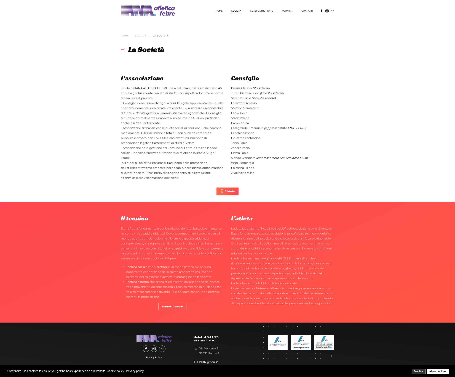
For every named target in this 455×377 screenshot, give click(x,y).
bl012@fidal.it (208, 362)
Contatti (307, 10)
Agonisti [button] (287, 10)
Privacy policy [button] (135, 371)
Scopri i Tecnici (172, 306)
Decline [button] (418, 371)
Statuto (230, 191)
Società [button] (236, 10)
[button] (331, 356)
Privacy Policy (154, 357)
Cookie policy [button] (115, 371)
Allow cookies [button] (437, 371)
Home (219, 10)
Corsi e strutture (261, 10)
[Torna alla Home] (148, 11)
